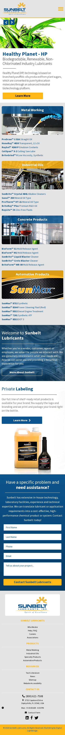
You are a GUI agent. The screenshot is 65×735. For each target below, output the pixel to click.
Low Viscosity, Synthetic (22, 155)
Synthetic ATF (17, 315)
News (32, 676)
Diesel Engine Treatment (22, 311)
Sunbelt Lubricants (18, 728)
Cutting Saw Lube (18, 151)
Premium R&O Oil (19, 205)
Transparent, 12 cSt (21, 143)
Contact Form (34, 712)
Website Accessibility (33, 683)
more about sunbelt (22, 372)
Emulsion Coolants (20, 147)
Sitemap (32, 679)
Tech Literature (32, 673)
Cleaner (20, 256)
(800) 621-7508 (34, 696)
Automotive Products (32, 660)
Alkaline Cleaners (24, 193)
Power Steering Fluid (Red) (24, 307)
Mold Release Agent (20, 248)
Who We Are (33, 627)
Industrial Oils (32, 653)
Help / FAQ (32, 630)
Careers (32, 634)
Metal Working (32, 650)
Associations (32, 637)
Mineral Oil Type (16, 197)
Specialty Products (32, 657)
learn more (22, 96)
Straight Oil (17, 139)
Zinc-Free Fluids (17, 209)
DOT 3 (13, 319)
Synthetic (15, 303)
